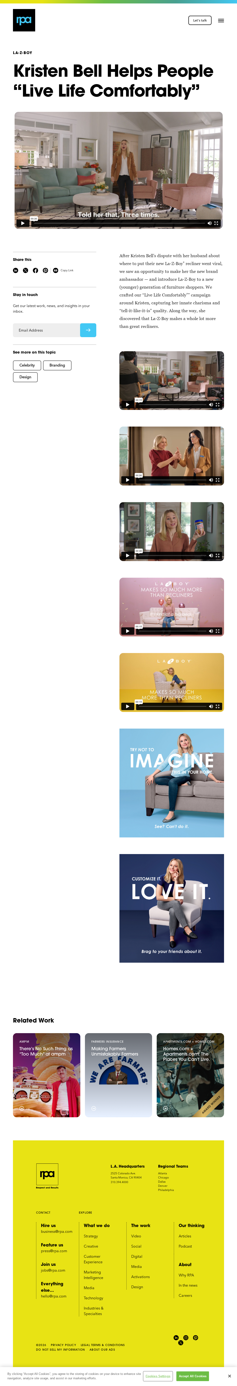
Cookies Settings (158, 1376)
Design (25, 377)
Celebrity (27, 365)
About (185, 1264)
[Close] (230, 1376)
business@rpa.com (56, 1231)
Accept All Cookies (192, 1376)
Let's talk (200, 20)
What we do (97, 1225)
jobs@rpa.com (53, 1270)
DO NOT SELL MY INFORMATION (60, 1349)
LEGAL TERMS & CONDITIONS (103, 1345)
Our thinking (191, 1225)
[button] (221, 20)
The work (140, 1225)
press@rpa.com (54, 1251)
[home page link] (24, 20)
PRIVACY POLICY (63, 1345)
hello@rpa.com (53, 1296)
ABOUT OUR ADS (102, 1349)
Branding (57, 365)
